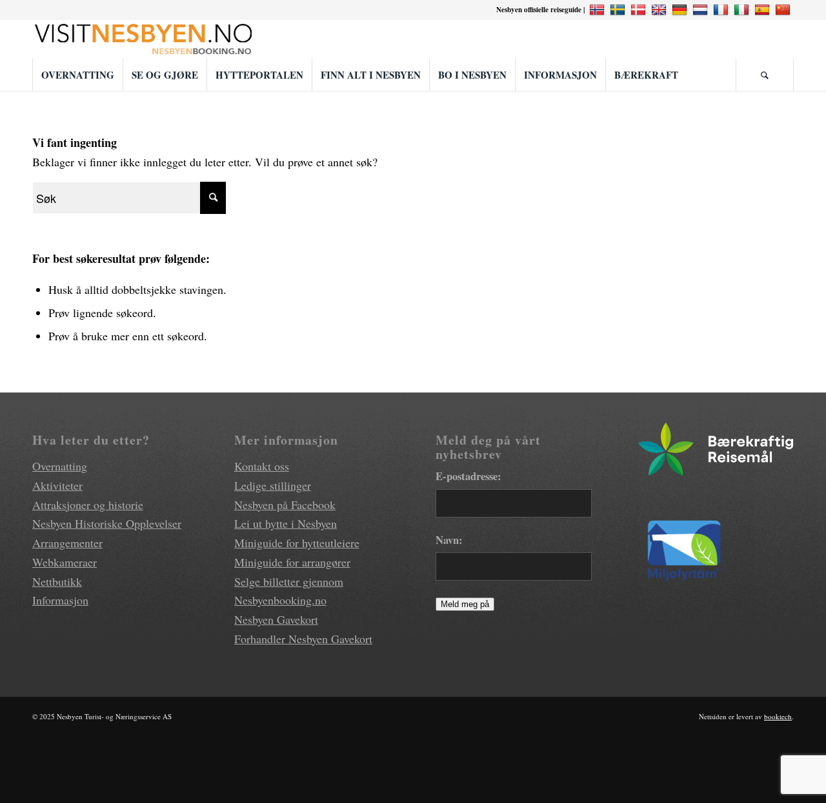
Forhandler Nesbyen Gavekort (303, 638)
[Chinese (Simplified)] (784, 9)
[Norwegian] (598, 9)
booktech (778, 716)
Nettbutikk (57, 581)
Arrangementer (67, 542)
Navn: (449, 540)
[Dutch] (701, 9)
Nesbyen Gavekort (276, 619)
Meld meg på (465, 604)
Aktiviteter (57, 485)
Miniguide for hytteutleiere (296, 542)
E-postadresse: (468, 476)
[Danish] (639, 9)
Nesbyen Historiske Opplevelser (106, 523)
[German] (681, 9)
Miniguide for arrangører (292, 562)
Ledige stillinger (272, 485)
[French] (722, 9)
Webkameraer (64, 562)
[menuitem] (77, 75)
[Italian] (743, 9)
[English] (660, 9)
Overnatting (59, 466)
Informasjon (60, 600)
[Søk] (765, 75)
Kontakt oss (261, 466)
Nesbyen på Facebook (285, 504)
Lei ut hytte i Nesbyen (285, 523)
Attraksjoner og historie (87, 504)
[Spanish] (763, 9)
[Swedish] (619, 9)
